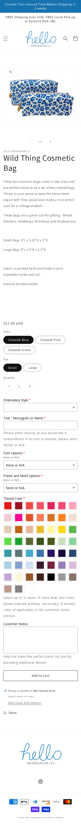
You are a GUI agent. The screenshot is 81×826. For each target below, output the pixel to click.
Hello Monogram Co (34, 817)
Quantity (9, 378)
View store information (24, 703)
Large (32, 368)
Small (12, 368)
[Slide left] (31, 142)
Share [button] (13, 713)
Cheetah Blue (18, 340)
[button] (6, 39)
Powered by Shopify (53, 817)
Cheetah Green (19, 350)
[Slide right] (50, 142)
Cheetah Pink (50, 340)
